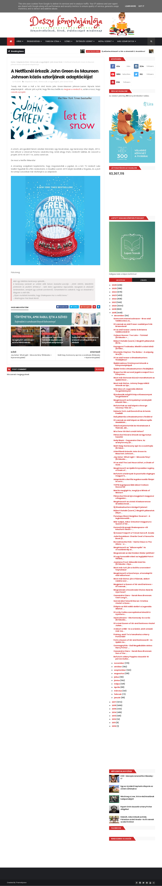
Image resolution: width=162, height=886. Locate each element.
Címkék (143, 280)
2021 (114, 302)
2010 (114, 726)
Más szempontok (125, 41)
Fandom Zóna (52, 41)
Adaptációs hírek (76, 51)
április (117, 687)
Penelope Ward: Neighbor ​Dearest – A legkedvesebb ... (132, 517)
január (117, 697)
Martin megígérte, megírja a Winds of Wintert (132, 491)
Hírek (19, 41)
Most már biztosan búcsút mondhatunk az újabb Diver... (134, 378)
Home (13, 62)
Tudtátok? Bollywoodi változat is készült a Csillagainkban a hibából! (85, 340)
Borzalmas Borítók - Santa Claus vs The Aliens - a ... (133, 543)
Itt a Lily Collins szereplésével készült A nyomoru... (132, 613)
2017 (114, 702)
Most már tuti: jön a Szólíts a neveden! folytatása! (132, 568)
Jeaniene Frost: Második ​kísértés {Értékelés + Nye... (129, 563)
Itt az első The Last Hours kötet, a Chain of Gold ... (134, 463)
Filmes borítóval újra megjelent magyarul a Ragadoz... (134, 497)
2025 (114, 288)
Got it (141, 6)
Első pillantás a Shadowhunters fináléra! (133, 416)
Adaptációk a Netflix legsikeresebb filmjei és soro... (134, 480)
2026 (114, 285)
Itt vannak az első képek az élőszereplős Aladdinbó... (133, 421)
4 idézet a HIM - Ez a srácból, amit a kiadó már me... (133, 630)
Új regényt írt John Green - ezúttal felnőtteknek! (23, 341)
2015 (114, 709)
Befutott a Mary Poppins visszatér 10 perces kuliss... (131, 657)
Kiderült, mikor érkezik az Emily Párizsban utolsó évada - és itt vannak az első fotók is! (137, 819)
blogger (99, 369)
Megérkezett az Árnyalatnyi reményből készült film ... (132, 401)
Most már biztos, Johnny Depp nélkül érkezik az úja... (131, 384)
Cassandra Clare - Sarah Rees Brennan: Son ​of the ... (133, 652)
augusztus (119, 673)
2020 (114, 305)
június (117, 680)
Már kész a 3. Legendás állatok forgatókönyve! (128, 390)
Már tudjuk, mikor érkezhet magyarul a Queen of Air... (132, 523)
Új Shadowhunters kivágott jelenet (130, 507)
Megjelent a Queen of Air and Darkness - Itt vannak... (133, 585)
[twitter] (143, 882)
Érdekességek (33, 41)
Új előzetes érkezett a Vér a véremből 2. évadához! (107, 51)
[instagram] (140, 882)
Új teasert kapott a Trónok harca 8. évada (134, 533)
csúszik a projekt (18, 92)
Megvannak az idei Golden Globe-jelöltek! (134, 553)
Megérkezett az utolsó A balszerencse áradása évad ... (132, 502)
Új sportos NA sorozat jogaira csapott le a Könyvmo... (134, 373)
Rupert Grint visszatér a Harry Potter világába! (136, 807)
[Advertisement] (132, 195)
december (119, 315)
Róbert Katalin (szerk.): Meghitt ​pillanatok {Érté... (134, 342)
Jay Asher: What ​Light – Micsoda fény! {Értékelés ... (132, 458)
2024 (114, 292)
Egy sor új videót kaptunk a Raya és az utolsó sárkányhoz (136, 787)
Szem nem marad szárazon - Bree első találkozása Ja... (132, 319)
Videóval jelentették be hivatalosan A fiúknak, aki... (132, 426)
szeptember (120, 670)
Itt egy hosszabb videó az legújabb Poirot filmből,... (133, 557)
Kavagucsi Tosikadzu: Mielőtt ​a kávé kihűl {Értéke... (133, 347)
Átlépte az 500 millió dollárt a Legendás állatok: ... (132, 607)
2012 (114, 719)
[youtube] (150, 882)
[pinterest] (146, 882)
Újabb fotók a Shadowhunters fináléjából (133, 368)
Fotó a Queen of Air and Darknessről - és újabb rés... (133, 641)
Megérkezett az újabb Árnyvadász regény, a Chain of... (134, 469)
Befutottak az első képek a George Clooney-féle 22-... (130, 406)
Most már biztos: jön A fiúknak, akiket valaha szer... (132, 579)
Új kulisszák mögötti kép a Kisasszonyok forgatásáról (133, 395)
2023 (114, 295)
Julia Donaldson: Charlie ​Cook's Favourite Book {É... (134, 537)
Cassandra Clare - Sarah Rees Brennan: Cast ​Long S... (133, 596)
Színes (67, 41)
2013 (114, 716)
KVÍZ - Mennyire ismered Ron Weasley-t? (136, 777)
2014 (114, 712)
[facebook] (136, 882)
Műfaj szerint (105, 41)
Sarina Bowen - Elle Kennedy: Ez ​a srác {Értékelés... (132, 619)
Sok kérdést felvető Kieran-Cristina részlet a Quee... (131, 602)
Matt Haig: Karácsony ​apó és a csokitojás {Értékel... (133, 447)
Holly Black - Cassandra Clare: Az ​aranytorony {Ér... (130, 441)
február (118, 694)
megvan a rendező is (73, 89)
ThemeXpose (21, 882)
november (119, 663)
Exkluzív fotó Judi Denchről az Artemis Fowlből (132, 412)
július (116, 677)
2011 (114, 722)
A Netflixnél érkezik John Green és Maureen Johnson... (130, 452)
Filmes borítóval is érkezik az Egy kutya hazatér (132, 436)
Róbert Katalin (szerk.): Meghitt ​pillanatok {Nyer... (134, 511)
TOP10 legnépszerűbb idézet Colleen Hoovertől (131, 486)
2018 (114, 312)
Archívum (120, 280)
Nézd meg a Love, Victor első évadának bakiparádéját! (137, 797)
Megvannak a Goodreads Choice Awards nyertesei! (133, 591)
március (118, 691)
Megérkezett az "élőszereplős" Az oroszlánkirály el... (130, 548)
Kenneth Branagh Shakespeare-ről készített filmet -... (131, 528)
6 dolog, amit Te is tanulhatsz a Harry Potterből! (131, 635)
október (118, 666)
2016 (114, 705)
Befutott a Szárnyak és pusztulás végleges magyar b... (134, 474)
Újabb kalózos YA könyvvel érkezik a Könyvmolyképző (131, 364)
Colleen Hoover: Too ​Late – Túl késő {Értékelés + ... (131, 336)
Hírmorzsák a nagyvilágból (39, 62)
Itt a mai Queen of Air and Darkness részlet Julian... (134, 624)
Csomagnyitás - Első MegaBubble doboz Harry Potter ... (133, 646)
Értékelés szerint (84, 41)
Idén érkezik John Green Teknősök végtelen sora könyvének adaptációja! (52, 340)
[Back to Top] (153, 882)
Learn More (130, 6)
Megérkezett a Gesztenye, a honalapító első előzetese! (133, 574)
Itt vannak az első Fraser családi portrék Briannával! (133, 325)
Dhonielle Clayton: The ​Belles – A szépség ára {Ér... (133, 353)
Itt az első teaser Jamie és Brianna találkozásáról (130, 330)
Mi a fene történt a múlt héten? (129, 431)
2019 (114, 309)
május (117, 684)
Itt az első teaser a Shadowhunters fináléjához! (130, 358)
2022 (114, 299)
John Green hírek (56, 62)
